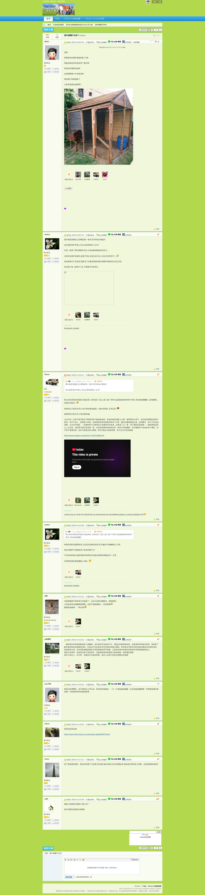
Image (71, 859)
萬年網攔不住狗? (101, 25)
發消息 (56, 72)
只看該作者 (90, 42)
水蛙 (46, 596)
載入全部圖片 (102, 42)
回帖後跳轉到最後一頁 (84, 877)
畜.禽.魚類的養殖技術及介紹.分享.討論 (79, 25)
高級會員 (47, 63)
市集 (57, 19)
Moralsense (78, 505)
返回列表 (144, 30)
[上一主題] (157, 35)
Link (74, 859)
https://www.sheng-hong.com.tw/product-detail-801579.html (87, 734)
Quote (77, 859)
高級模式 (135, 860)
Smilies (83, 859)
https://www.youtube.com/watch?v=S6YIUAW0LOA (84, 435)
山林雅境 (87, 179)
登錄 (154, 2)
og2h (46, 799)
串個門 (48, 69)
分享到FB (128, 42)
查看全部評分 (69, 179)
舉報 (157, 229)
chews (46, 759)
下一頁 (157, 30)
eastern (47, 234)
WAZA (46, 41)
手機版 (144, 886)
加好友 (56, 69)
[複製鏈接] (82, 35)
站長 (45, 389)
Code (80, 859)
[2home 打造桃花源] (59, 15)
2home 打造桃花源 (44, 24)
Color (68, 859)
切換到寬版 (61, 1)
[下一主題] (159, 35)
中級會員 (47, 705)
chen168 (78, 179)
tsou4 (105, 179)
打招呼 (48, 72)
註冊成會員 (113, 868)
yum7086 (47, 684)
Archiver (137, 886)
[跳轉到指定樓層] (156, 41)
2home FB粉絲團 (72, 19)
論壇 (48, 19)
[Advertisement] (118, 10)
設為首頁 (46, 1)
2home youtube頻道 (95, 19)
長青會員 (47, 780)
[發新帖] (48, 30)
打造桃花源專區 (58, 25)
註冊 (159, 2)
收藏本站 (53, 1)
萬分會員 (47, 253)
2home (96, 179)
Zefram (78, 320)
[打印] (154, 35)
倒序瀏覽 (136, 42)
